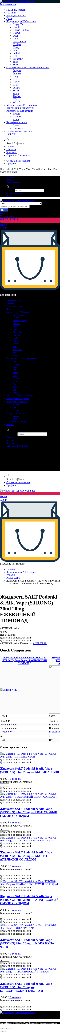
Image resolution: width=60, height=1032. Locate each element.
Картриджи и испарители (20, 108)
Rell (15, 56)
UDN (16, 99)
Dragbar (17, 70)
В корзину (15, 778)
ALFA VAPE (13, 577)
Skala (15, 61)
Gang (15, 38)
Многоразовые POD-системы (22, 105)
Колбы (16, 113)
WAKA (17, 102)
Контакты (11, 152)
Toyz (15, 64)
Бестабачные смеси (16, 122)
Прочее (17, 116)
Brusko (16, 125)
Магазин (11, 149)
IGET (16, 84)
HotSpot (17, 44)
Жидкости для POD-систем (21, 21)
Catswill (17, 32)
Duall (15, 35)
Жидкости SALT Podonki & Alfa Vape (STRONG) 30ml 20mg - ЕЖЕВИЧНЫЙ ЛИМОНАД (24, 660)
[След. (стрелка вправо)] (4, 1031)
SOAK (16, 90)
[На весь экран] (7, 1028)
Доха (9, 18)
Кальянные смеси (16, 9)
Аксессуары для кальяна (19, 110)
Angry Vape (19, 24)
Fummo (17, 73)
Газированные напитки (19, 131)
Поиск (4, 210)
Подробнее (6, 731)
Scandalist (18, 58)
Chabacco (18, 128)
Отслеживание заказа (18, 160)
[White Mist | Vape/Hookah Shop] (17, 1)
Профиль (11, 163)
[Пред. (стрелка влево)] (1, 1031)
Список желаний (13, 182)
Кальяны (11, 12)
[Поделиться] (4, 1028)
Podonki (17, 53)
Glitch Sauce (19, 41)
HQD (16, 79)
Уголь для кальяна (16, 15)
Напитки (11, 134)
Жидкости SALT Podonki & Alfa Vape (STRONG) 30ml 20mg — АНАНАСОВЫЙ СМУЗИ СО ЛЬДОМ (29, 900)
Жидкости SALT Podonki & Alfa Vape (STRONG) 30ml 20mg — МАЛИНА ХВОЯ (29, 770)
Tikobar (17, 96)
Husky (16, 47)
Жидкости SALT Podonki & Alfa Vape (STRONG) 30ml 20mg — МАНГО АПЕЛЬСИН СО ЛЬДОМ (26, 856)
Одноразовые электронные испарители (27, 67)
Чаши (16, 119)
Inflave (16, 50)
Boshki (16, 27)
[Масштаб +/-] (11, 1028)
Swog (16, 93)
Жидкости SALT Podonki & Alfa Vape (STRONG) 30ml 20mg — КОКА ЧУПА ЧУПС (27, 943)
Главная (10, 146)
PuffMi (16, 87)
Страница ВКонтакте (18, 155)
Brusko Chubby (21, 30)
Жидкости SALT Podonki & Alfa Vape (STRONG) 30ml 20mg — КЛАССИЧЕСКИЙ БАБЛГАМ (26, 987)
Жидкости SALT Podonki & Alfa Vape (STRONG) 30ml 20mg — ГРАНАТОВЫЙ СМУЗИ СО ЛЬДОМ (28, 812)
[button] (8, 140)
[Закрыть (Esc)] (1, 1028)
